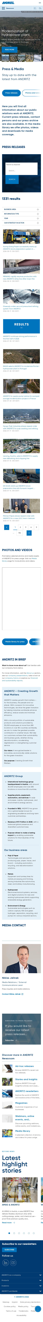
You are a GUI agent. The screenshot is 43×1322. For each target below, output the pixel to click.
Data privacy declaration (30, 1302)
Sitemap (6, 1302)
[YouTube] (13, 1262)
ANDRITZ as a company (11, 1275)
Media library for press (15, 642)
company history (12, 678)
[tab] (5, 58)
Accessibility (21, 1315)
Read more (6, 1223)
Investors (5, 1286)
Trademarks (23, 1311)
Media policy (23, 1306)
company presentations (18, 676)
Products (5, 1280)
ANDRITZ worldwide (9, 1291)
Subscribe (9, 1040)
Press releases (11, 93)
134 (19, 533)
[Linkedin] (5, 1262)
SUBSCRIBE (9, 1250)
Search (12, 179)
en (40, 3)
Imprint (15, 1302)
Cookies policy (10, 1306)
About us (30, 673)
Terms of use (11, 1311)
